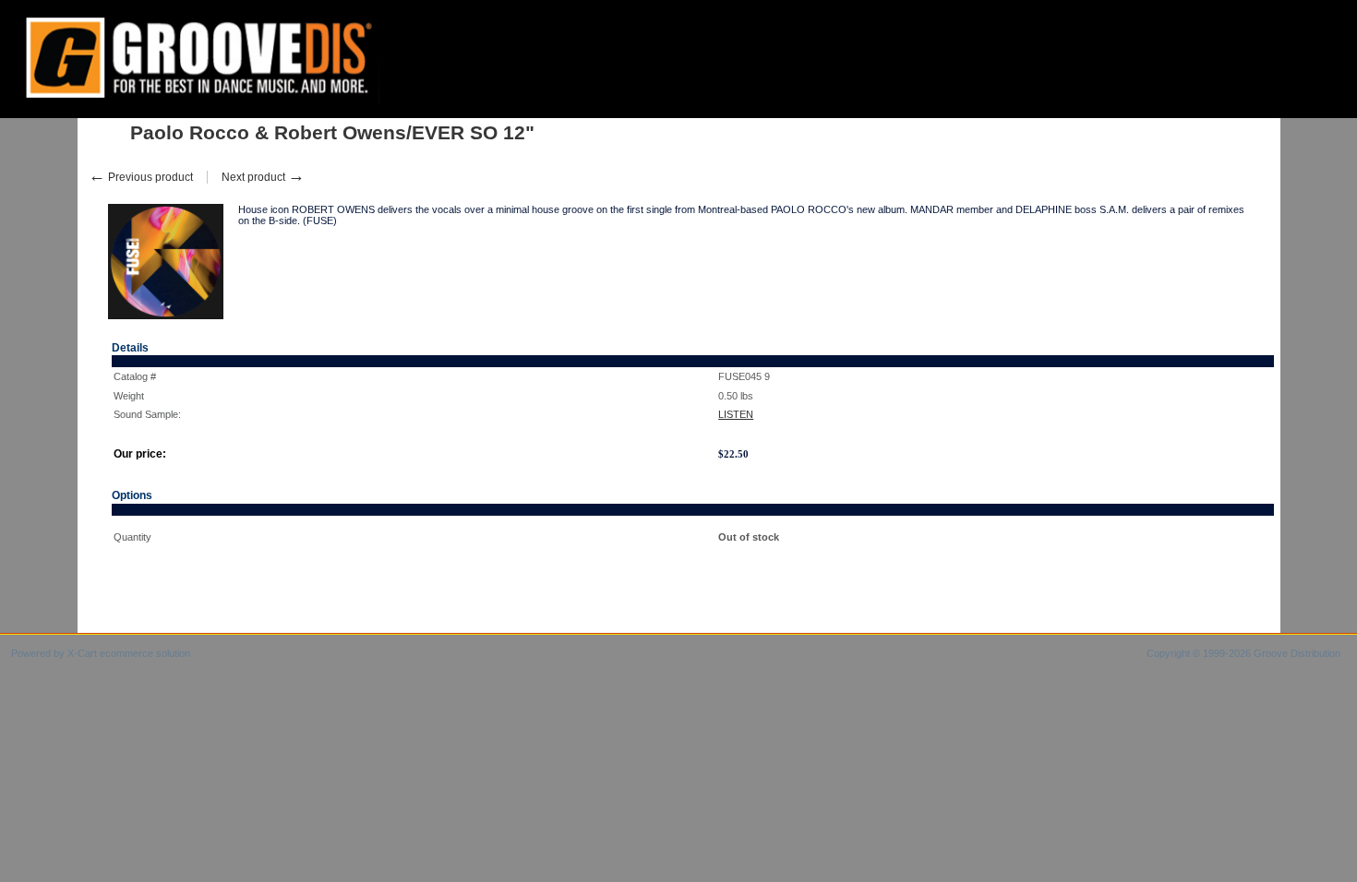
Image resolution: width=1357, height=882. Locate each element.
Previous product (141, 177)
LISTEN (735, 414)
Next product (263, 177)
